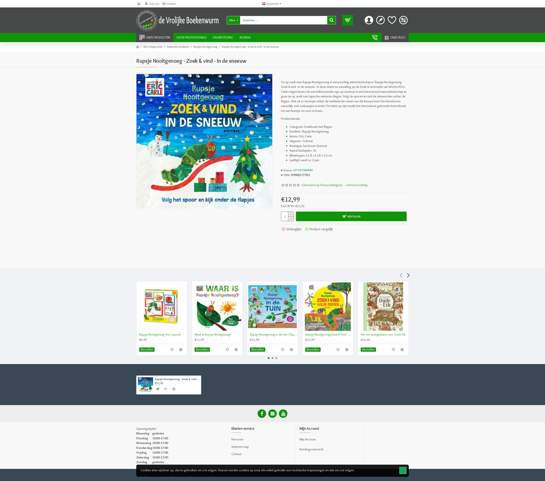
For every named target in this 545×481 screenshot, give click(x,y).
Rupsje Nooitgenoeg (206, 46)
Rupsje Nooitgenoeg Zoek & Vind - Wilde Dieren (328, 334)
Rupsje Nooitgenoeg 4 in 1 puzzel (160, 334)
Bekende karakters (178, 46)
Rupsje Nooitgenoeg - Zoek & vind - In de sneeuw (177, 379)
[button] (400, 275)
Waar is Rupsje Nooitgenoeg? (213, 334)
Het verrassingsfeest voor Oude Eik (383, 334)
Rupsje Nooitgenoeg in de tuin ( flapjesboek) (273, 334)
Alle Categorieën (153, 46)
